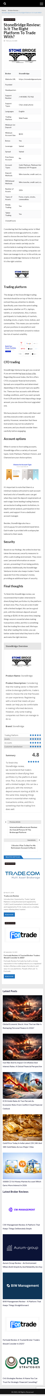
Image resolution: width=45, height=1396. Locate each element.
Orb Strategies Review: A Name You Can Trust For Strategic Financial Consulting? (20, 1380)
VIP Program (9, 526)
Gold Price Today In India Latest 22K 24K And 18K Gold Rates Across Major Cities (22, 1145)
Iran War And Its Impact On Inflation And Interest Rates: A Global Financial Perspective (22, 1064)
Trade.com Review (11, 896)
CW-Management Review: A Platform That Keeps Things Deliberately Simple (21, 1226)
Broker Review (9, 19)
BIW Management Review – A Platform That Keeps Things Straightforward (22, 1303)
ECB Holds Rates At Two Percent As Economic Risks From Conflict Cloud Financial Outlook (22, 1105)
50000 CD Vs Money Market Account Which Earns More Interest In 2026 (22, 1183)
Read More (9, 915)
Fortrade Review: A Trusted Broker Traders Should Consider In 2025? (22, 956)
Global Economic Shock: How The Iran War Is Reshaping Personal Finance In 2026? (22, 1026)
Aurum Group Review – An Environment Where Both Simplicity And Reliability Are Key (22, 1265)
